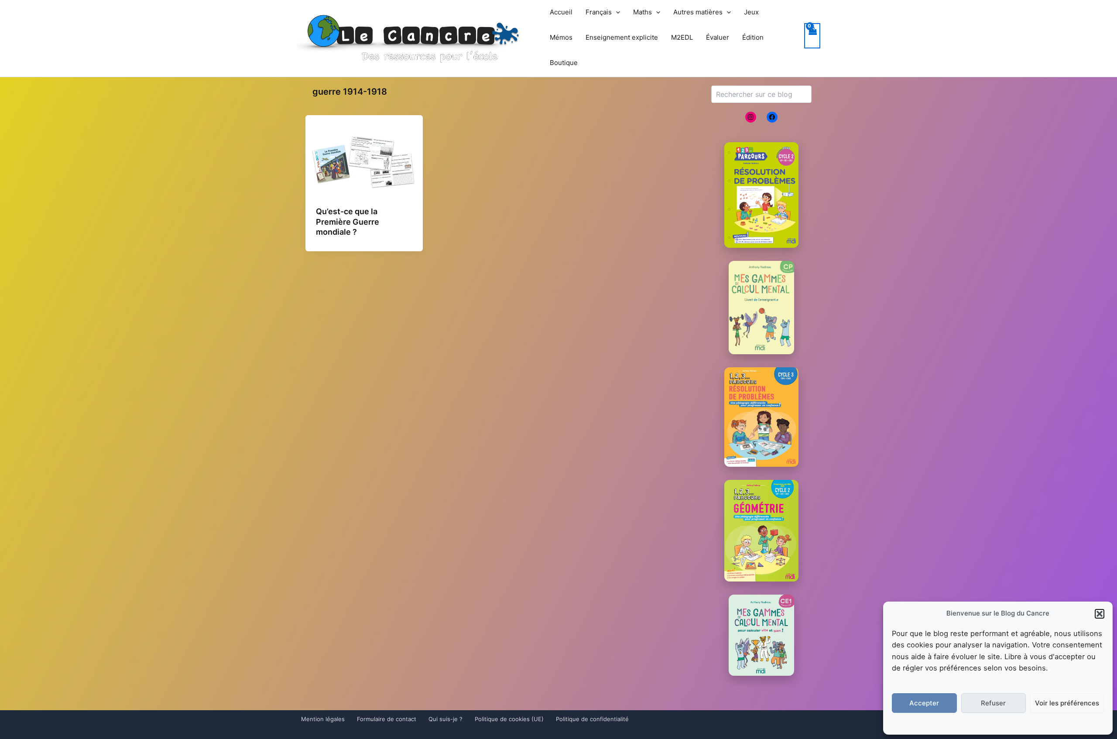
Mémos (561, 37)
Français (599, 12)
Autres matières (698, 12)
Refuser (993, 703)
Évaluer (717, 37)
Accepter (924, 703)
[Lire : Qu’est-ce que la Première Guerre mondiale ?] (364, 162)
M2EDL (682, 37)
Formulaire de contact (386, 718)
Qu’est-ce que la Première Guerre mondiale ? (347, 221)
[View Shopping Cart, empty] (812, 36)
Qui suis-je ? (445, 718)
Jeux (751, 12)
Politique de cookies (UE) (509, 718)
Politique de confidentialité (592, 718)
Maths (642, 12)
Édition (753, 37)
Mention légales (323, 718)
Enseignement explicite (622, 37)
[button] (1099, 613)
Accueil (561, 12)
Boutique (564, 62)
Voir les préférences (1067, 703)
